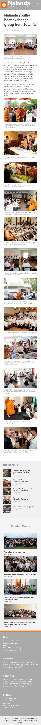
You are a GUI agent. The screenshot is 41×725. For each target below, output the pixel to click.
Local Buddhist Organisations (11, 641)
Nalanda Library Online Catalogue (12, 648)
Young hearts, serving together (15, 552)
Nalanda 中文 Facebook (12, 701)
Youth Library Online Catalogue (12, 650)
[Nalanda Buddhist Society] (20, 2)
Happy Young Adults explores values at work (20, 575)
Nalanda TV (8, 703)
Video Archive (9, 707)
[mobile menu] (38, 3)
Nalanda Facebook (10, 698)
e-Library (5, 645)
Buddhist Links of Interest (10, 643)
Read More (19, 668)
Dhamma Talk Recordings (12, 705)
